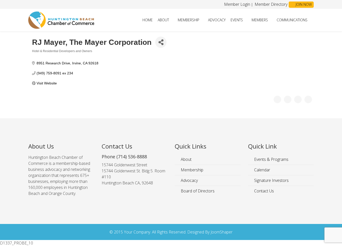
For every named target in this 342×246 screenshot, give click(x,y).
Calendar (261, 170)
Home (147, 20)
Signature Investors (271, 180)
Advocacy (217, 20)
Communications (292, 20)
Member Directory (270, 4)
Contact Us (263, 191)
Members (260, 20)
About (163, 20)
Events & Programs (270, 159)
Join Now (303, 4)
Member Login (237, 4)
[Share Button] (160, 42)
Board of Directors (197, 191)
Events (237, 20)
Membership (188, 20)
